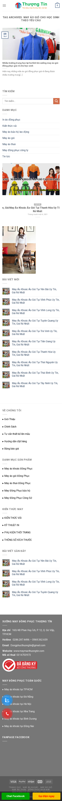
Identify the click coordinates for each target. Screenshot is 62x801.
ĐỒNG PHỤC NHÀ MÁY (39, 789)
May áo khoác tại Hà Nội (17, 703)
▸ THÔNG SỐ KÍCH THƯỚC (17, 539)
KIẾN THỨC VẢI (13, 517)
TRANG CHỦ (15, 787)
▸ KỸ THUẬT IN (10, 525)
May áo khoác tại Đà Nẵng (18, 696)
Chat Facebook (16, 796)
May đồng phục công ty (15, 150)
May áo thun (9, 144)
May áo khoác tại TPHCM (18, 689)
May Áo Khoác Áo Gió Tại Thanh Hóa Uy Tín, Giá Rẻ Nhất (34, 353)
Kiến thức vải (9, 125)
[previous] (7, 193)
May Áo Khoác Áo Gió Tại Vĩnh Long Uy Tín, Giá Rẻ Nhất (35, 312)
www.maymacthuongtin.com (29, 650)
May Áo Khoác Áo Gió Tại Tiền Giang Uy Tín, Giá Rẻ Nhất (33, 343)
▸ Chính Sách (9, 426)
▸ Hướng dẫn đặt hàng (14, 441)
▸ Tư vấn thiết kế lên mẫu (16, 433)
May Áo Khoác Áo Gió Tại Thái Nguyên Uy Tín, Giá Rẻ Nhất (35, 364)
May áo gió (8, 138)
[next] (54, 193)
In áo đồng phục (11, 119)
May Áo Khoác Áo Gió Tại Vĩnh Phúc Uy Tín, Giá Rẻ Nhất (35, 301)
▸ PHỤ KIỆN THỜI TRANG (16, 532)
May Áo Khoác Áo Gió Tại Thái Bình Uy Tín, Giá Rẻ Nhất (35, 374)
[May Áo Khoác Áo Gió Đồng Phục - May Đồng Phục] (31, 5)
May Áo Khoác (30, 787)
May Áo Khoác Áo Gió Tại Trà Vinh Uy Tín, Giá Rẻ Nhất (34, 333)
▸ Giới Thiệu (8, 419)
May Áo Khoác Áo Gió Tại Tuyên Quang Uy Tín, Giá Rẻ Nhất (35, 322)
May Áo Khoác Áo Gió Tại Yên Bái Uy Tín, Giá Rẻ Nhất (34, 291)
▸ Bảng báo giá (10, 448)
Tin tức (6, 156)
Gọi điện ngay (46, 796)
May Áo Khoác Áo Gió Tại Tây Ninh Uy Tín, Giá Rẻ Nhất (35, 385)
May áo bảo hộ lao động (15, 131)
